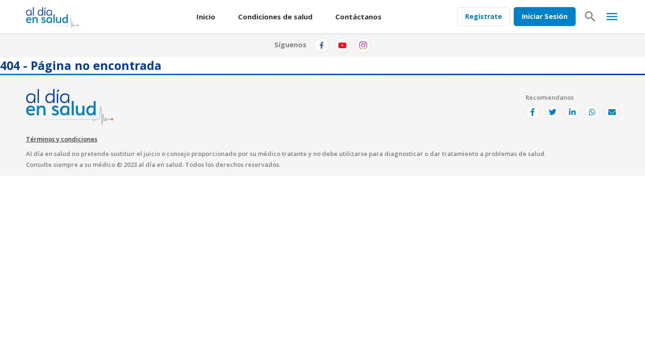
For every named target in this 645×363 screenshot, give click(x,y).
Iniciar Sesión (545, 16)
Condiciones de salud (275, 16)
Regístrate (483, 16)
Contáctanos (358, 16)
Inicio (205, 16)
